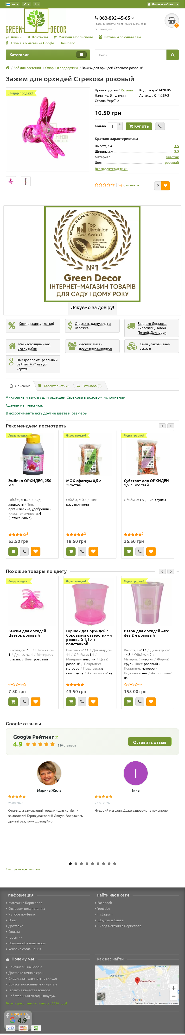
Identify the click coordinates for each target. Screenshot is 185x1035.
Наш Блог (67, 43)
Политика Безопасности (27, 943)
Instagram (105, 914)
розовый (172, 162)
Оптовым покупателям (122, 37)
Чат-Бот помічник (22, 914)
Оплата (14, 931)
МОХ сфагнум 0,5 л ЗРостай (84, 482)
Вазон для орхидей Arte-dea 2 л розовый (147, 633)
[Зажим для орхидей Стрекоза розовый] (48, 129)
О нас (12, 920)
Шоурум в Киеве (110, 920)
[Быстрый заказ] (160, 126)
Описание (23, 385)
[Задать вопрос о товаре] (157, 185)
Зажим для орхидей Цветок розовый (27, 633)
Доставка (15, 925)
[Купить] (13, 551)
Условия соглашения (24, 949)
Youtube (103, 908)
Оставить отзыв (149, 742)
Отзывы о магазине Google (32, 43)
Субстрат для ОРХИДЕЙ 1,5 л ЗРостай (146, 482)
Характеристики (56, 385)
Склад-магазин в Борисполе (119, 925)
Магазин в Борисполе (75, 37)
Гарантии (15, 937)
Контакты (40, 37)
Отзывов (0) (92, 385)
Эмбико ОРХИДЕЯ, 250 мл (29, 482)
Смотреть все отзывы (23, 869)
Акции (16, 37)
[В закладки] (165, 185)
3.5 (176, 146)
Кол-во (100, 126)
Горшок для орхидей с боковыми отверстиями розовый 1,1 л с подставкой (89, 637)
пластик (172, 157)
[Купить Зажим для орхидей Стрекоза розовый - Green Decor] (11, 181)
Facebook (104, 902)
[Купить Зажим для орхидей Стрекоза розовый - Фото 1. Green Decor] (26, 181)
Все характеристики (111, 168)
